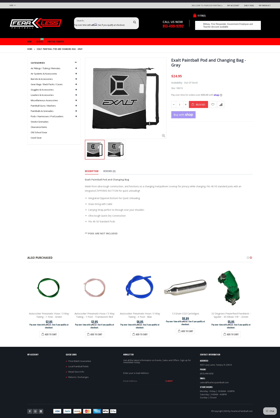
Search (134, 22)
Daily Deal (249, 5)
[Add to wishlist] (212, 104)
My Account (233, 5)
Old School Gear (39, 132)
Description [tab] (91, 171)
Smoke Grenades (39, 121)
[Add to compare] (220, 104)
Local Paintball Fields (78, 366)
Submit (169, 380)
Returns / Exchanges (78, 377)
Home (29, 49)
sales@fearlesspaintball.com (214, 382)
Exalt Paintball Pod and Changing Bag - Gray (208, 62)
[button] (247, 258)
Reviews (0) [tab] (109, 171)
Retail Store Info (76, 371)
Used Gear (36, 137)
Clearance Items (39, 127)
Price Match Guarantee (79, 361)
